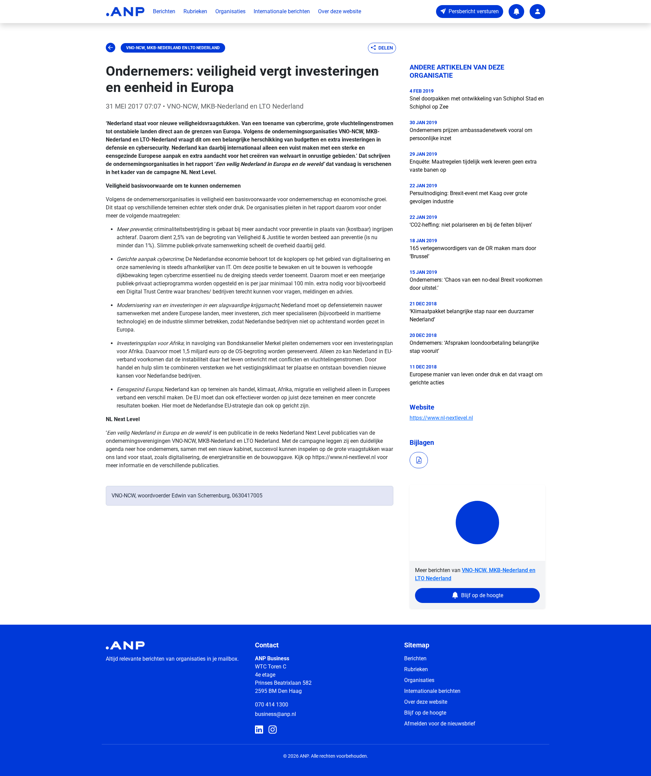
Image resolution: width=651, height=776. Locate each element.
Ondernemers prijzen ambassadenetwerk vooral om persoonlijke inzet (471, 134)
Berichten (164, 11)
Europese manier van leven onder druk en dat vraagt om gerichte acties (476, 378)
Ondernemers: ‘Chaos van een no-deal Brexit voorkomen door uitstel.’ (476, 284)
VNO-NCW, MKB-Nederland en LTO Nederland (173, 47)
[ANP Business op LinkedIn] (259, 730)
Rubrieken (195, 11)
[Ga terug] (110, 48)
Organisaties (230, 11)
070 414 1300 (271, 704)
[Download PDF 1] (419, 460)
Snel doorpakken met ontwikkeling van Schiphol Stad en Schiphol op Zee (477, 102)
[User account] (537, 11)
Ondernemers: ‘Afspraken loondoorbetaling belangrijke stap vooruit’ (474, 347)
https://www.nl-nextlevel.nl (441, 418)
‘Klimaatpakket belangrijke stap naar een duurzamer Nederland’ (472, 315)
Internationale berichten (282, 11)
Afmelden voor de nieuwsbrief (439, 723)
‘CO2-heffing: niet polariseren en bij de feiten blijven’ (471, 225)
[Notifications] (516, 11)
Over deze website (339, 11)
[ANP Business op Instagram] (273, 730)
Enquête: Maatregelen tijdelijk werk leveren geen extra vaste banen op (473, 165)
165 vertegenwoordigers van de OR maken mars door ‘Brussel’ (473, 252)
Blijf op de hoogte (425, 712)
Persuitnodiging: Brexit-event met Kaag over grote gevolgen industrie (468, 197)
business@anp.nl (275, 714)
